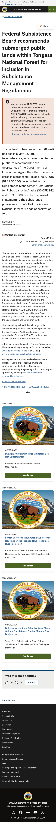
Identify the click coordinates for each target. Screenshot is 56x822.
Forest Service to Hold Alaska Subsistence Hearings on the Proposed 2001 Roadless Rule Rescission (28, 540)
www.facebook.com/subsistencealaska (21, 354)
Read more (28, 475)
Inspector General (10, 772)
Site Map (6, 747)
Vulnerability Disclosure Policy (16, 781)
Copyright (6, 725)
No (20, 682)
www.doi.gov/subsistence (14, 351)
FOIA (4, 763)
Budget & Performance (12, 754)
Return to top (8, 700)
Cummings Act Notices (12, 759)
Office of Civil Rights (11, 738)
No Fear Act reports (11, 776)
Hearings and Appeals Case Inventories (20, 768)
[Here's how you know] (28, 3)
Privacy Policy (8, 742)
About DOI (6, 711)
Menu (51, 9)
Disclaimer (7, 729)
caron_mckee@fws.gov (43, 245)
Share (45, 26)
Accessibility (8, 716)
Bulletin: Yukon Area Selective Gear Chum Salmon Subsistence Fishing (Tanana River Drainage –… (28, 631)
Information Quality (11, 734)
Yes (11, 682)
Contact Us (7, 720)
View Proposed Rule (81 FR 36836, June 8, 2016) (25, 387)
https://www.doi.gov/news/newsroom (29, 134)
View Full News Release (14, 381)
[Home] (4, 9)
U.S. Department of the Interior (27, 9)
